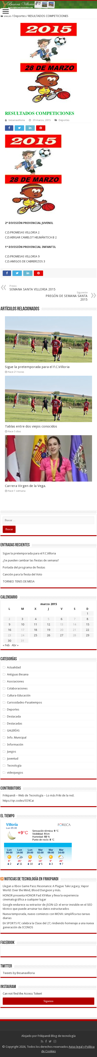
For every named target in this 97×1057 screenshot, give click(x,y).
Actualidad (14, 667)
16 (9, 630)
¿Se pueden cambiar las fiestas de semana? (31, 560)
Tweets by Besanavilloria (19, 973)
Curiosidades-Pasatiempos (24, 702)
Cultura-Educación (18, 695)
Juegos (11, 751)
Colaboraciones (17, 688)
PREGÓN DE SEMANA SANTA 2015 (67, 296)
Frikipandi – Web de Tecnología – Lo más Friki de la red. (38, 795)
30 (9, 640)
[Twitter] (50, 1041)
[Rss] (42, 1041)
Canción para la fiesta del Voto (22, 574)
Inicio (7, 16)
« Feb (6, 645)
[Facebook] (46, 1041)
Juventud (12, 758)
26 (48, 635)
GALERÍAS (13, 730)
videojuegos (15, 772)
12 (48, 624)
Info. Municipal (16, 737)
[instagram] (55, 1041)
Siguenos (48, 1001)
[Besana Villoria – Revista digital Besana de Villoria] (48, 5)
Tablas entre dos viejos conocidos (31, 426)
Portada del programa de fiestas (24, 567)
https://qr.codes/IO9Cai (18, 800)
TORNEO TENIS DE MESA (19, 581)
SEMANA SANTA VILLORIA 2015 (32, 288)
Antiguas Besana (17, 674)
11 (35, 624)
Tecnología (14, 765)
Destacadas (14, 723)
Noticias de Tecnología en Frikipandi (31, 879)
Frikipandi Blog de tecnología (57, 1036)
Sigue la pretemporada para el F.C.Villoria (37, 367)
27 (61, 635)
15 (87, 624)
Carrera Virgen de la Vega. (25, 486)
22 (87, 630)
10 (22, 624)
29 (87, 635)
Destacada (14, 716)
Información (15, 744)
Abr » (15, 645)
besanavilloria (17, 120)
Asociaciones (15, 681)
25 (35, 635)
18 (35, 630)
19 (48, 630)
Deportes (20, 16)
